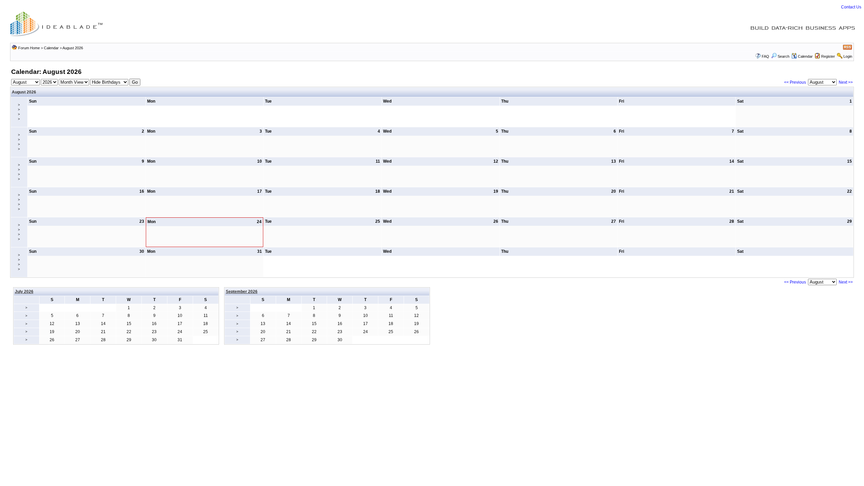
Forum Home (29, 48)
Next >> (846, 82)
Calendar (51, 48)
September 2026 (242, 291)
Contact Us (851, 7)
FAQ (765, 56)
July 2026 (24, 291)
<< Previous (795, 82)
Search (783, 56)
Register (828, 56)
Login (847, 56)
